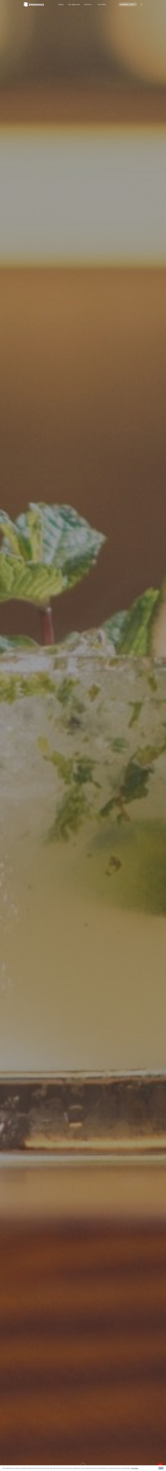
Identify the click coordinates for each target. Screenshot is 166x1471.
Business (83, 763)
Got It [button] (160, 1468)
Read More (134, 1468)
